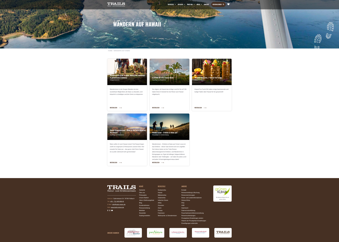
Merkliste (142, 210)
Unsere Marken (144, 197)
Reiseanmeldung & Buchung (190, 192)
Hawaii (160, 192)
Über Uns (190, 4)
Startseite (142, 190)
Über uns (142, 192)
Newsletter (142, 213)
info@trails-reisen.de (118, 204)
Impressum (184, 208)
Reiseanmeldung (144, 208)
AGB (182, 205)
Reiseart (180, 4)
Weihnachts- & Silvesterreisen (167, 215)
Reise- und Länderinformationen (191, 197)
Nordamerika (162, 190)
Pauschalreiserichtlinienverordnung (192, 213)
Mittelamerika (162, 195)
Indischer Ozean (163, 200)
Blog (140, 203)
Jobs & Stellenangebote (146, 200)
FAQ (182, 203)
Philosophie (143, 195)
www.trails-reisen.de (117, 207)
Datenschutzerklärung (188, 210)
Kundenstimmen (144, 205)
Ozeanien (161, 205)
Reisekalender (217, 4)
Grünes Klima (185, 200)
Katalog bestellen (144, 215)
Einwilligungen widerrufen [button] (189, 223)
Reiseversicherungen (188, 195)
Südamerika (161, 197)
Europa (160, 210)
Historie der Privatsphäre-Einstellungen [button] (193, 220)
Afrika (159, 203)
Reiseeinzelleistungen (188, 215)
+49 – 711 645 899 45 (117, 201)
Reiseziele (171, 4)
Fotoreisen (161, 213)
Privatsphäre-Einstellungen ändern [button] (192, 218)
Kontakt (206, 4)
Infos (198, 4)
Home (110, 50)
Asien (159, 208)
